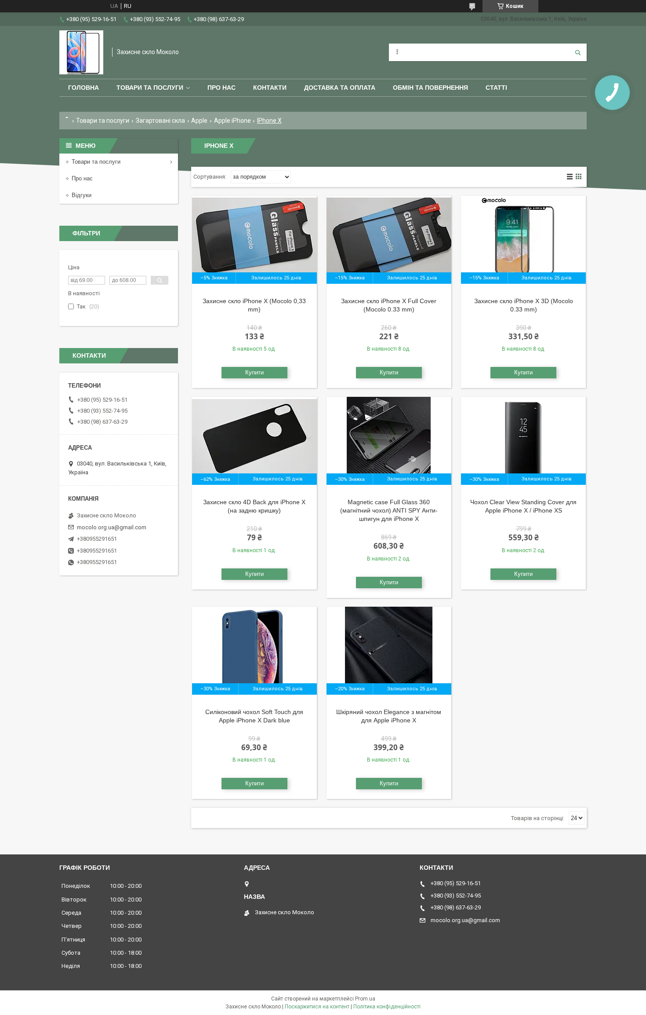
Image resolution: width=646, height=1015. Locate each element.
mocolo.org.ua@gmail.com (111, 527)
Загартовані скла (160, 120)
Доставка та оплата (339, 87)
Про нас (221, 87)
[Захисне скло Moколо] (81, 52)
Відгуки (81, 195)
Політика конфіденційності (387, 1007)
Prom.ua (365, 999)
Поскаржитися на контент (317, 1007)
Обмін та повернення (430, 87)
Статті (496, 87)
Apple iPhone (232, 120)
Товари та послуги (149, 87)
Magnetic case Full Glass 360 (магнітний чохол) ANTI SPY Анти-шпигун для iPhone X (389, 510)
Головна (83, 87)
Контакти (270, 87)
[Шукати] (578, 52)
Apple (199, 120)
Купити (254, 372)
